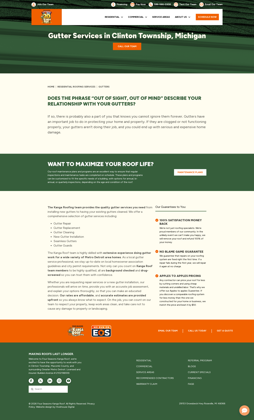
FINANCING (195, 378)
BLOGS (192, 366)
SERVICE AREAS (145, 372)
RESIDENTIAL (143, 360)
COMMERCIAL (144, 366)
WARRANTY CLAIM (146, 384)
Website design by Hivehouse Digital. (55, 406)
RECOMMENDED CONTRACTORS (155, 378)
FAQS (191, 384)
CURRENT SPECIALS (199, 372)
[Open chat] (244, 410)
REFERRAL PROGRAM (200, 360)
